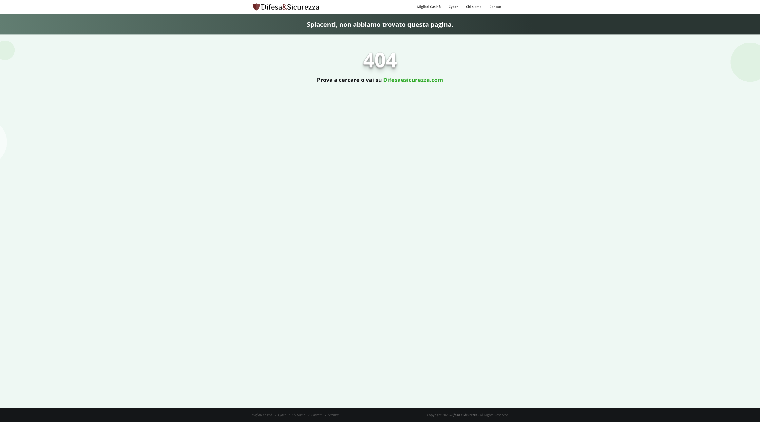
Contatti (495, 7)
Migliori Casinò (429, 7)
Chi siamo (474, 7)
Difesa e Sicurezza (463, 415)
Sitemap (333, 415)
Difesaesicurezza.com (413, 79)
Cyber (453, 7)
